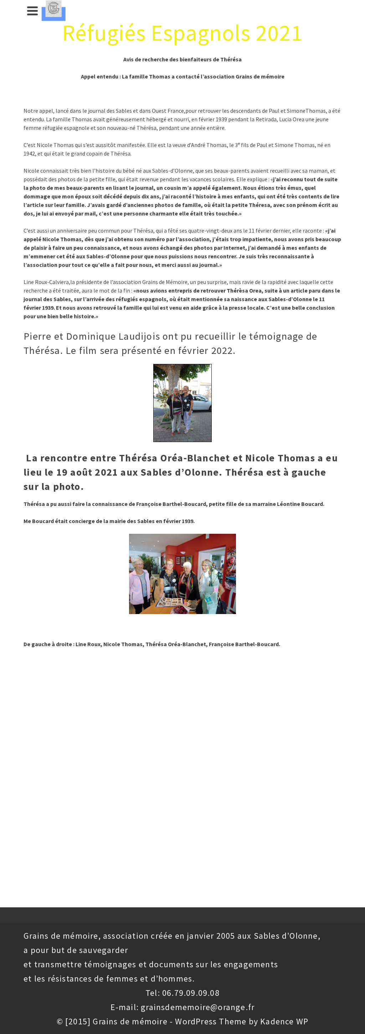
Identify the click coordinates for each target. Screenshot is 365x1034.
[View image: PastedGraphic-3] (182, 574)
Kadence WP (284, 1021)
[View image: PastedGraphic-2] (182, 403)
